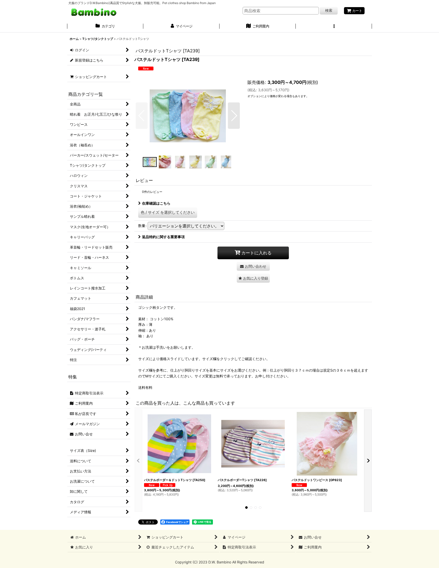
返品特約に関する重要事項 (163, 237)
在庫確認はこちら (156, 203)
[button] (334, 26)
